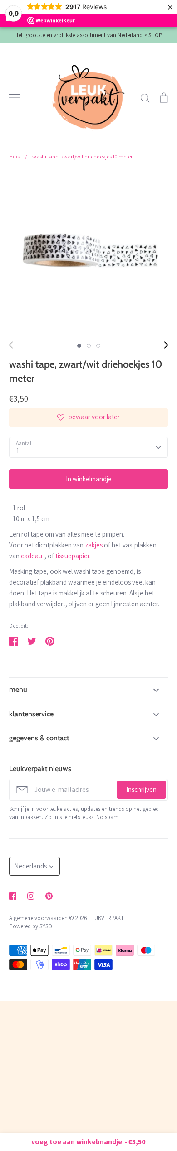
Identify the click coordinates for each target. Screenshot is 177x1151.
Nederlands (30, 866)
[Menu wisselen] (15, 97)
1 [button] (79, 346)
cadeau (31, 556)
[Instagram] (31, 896)
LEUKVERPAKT (105, 918)
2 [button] (89, 346)
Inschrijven (141, 789)
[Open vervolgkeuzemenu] (156, 690)
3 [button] (98, 346)
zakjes (94, 545)
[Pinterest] (49, 896)
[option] (88, 253)
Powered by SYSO (30, 926)
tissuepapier (72, 556)
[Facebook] (13, 896)
